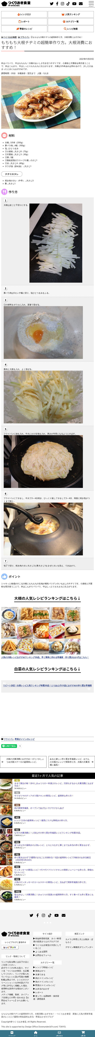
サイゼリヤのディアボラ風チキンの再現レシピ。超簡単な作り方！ (44, 795)
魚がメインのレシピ (44, 981)
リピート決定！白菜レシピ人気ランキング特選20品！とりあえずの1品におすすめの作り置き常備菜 (47, 685)
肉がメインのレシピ (44, 978)
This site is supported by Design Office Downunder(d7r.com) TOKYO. (33, 1026)
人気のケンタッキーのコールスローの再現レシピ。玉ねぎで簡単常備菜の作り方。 (51, 882)
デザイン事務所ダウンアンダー (79, 947)
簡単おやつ (40, 971)
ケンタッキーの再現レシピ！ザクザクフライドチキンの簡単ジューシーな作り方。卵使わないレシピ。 (54, 871)
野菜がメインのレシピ (25, 739)
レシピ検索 (72, 29)
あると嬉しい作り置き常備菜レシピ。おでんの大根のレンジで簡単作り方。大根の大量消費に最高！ (69, 762)
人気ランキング (72, 14)
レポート (25, 21)
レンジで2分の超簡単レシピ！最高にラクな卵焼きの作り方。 (41, 820)
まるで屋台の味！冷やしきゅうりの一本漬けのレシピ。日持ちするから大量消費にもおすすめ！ (54, 784)
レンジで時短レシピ (44, 967)
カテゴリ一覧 (72, 21)
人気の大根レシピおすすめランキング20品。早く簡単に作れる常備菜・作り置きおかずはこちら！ (45, 657)
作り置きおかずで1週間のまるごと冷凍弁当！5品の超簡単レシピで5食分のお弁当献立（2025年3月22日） (52, 858)
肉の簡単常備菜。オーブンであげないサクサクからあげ (39, 808)
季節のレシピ (26, 29)
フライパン (9, 739)
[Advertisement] (24, 716)
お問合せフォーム (43, 955)
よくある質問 (41, 951)
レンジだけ (25, 14)
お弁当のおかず (42, 989)
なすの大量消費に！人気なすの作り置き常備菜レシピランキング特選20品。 (48, 832)
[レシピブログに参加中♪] (10, 947)
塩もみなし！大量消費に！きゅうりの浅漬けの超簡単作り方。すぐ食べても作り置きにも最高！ (54, 895)
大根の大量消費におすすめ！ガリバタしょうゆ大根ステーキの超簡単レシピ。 (25, 760)
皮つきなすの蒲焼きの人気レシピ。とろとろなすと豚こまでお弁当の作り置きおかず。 (53, 845)
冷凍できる (40, 974)
